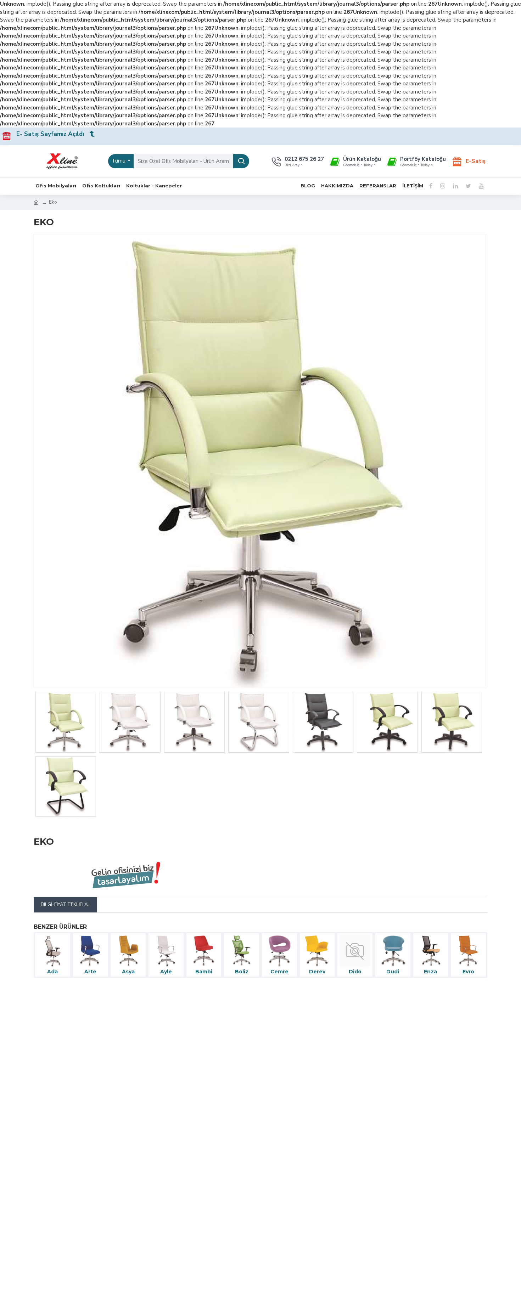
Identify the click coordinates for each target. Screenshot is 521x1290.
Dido (355, 971)
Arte (90, 971)
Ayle (166, 971)
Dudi (392, 971)
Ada (52, 971)
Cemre (279, 971)
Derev (317, 971)
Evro (468, 971)
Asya (128, 971)
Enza (430, 971)
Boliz (241, 971)
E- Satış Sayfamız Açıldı (52, 134)
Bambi (203, 971)
